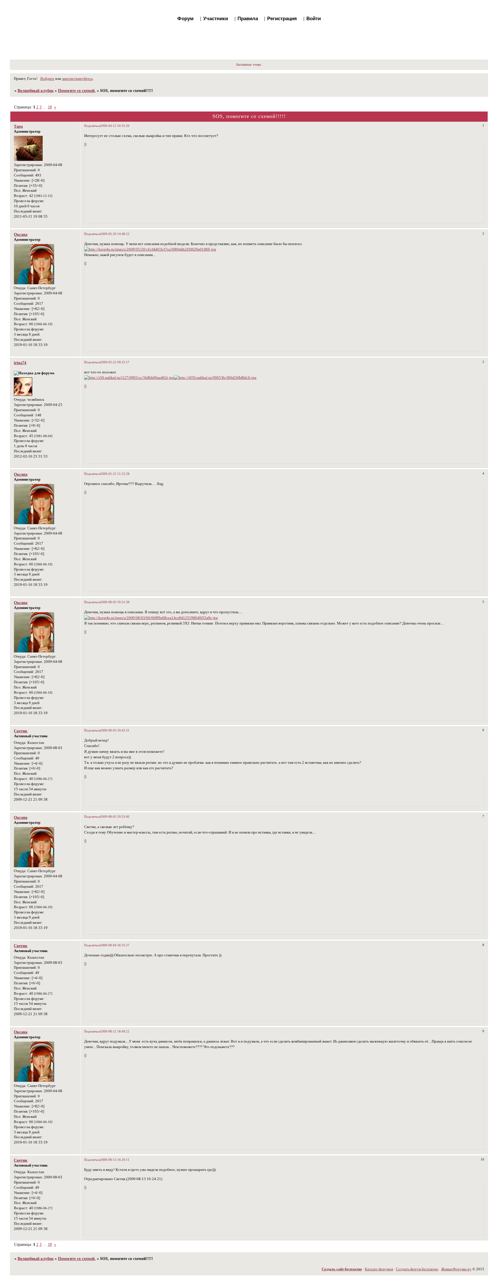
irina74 (20, 362)
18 (50, 107)
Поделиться (92, 125)
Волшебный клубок (36, 90)
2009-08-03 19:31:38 (114, 602)
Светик (20, 731)
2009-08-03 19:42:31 (114, 730)
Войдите (47, 79)
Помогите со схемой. (77, 90)
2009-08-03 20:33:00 (114, 816)
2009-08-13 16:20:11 (114, 1159)
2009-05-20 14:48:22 (114, 234)
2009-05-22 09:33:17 (114, 362)
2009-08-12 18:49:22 (114, 1031)
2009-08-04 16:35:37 (114, 945)
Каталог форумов (379, 1269)
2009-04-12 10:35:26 (114, 125)
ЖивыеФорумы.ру (456, 1269)
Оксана (20, 234)
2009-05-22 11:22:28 (114, 473)
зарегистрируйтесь (77, 79)
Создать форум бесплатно (417, 1269)
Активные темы (248, 65)
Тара (18, 126)
